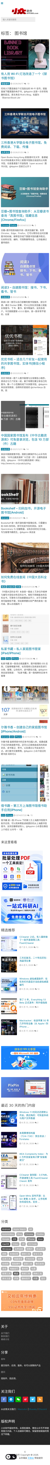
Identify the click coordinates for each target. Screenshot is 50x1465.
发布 (3, 1359)
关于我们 (5, 1333)
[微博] (25, 1399)
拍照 (40, 1259)
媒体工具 (26, 1254)
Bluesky (33, 1409)
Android (5, 518)
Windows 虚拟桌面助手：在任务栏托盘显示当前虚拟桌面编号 (33, 981)
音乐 (43, 1278)
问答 (18, 587)
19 (28, 83)
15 (31, 815)
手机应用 (30, 1259)
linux (40, 1239)
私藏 (33, 1268)
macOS (5, 1244)
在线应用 (5, 297)
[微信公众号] (18, 1399)
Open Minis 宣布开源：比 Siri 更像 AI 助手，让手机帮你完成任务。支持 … (33, 1198)
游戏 (4, 1268)
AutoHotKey (8, 1234)
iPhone (15, 658)
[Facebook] (4, 1399)
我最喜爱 (18, 1259)
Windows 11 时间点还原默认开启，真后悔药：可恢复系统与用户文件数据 (33, 1115)
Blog (19, 1234)
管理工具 (6, 1273)
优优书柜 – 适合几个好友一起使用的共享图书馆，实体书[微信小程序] (24, 363)
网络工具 (37, 1273)
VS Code (32, 1244)
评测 (16, 1278)
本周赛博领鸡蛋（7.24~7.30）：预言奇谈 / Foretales (32, 1136)
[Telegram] (11, 1399)
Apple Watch (19, 1229)
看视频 (25, 1268)
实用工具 (6, 1259)
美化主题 (6, 1278)
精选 (3, 587)
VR (23, 1244)
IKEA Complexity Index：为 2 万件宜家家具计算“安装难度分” (33, 1157)
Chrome (5, 225)
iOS (3, 658)
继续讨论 (5, 1339)
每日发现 (40, 1263)
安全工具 (37, 1254)
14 (27, 449)
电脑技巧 (14, 1268)
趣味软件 (26, 1278)
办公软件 (40, 1249)
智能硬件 (5, 83)
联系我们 (5, 1336)
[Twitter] (32, 1399)
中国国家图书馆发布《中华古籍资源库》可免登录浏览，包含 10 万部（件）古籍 (25, 440)
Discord (43, 1409)
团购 (4, 1254)
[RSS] (40, 1399)
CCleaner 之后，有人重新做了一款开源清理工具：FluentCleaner (33, 939)
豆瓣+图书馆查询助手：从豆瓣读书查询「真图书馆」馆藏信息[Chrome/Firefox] (25, 216)
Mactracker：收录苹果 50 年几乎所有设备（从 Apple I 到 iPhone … (34, 1023)
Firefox (13, 225)
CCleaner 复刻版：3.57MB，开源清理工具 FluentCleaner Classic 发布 (34, 1177)
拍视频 (5, 1263)
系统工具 (26, 1273)
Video (15, 1244)
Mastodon (22, 1409)
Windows (6, 1249)
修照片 (30, 1249)
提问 (3, 1372)
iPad (8, 658)
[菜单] (2, 3)
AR (30, 1229)
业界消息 (5, 152)
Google (5, 1239)
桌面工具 (28, 1263)
